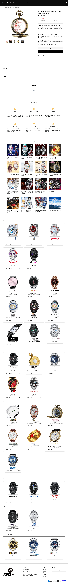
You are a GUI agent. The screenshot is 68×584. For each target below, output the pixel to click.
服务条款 (44, 576)
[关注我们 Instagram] (59, 570)
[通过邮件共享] (45, 55)
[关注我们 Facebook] (53, 570)
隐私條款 (44, 571)
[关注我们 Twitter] (56, 570)
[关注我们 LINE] (64, 570)
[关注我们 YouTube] (62, 570)
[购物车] (65, 2)
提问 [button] (34, 90)
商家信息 (44, 569)
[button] (64, 582)
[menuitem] (22, 3)
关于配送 (44, 574)
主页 (2, 7)
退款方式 (44, 572)
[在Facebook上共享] (40, 55)
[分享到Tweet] (43, 55)
